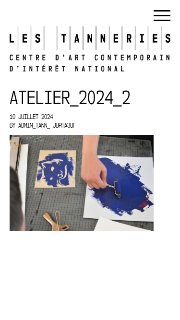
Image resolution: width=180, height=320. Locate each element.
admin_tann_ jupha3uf (47, 125)
